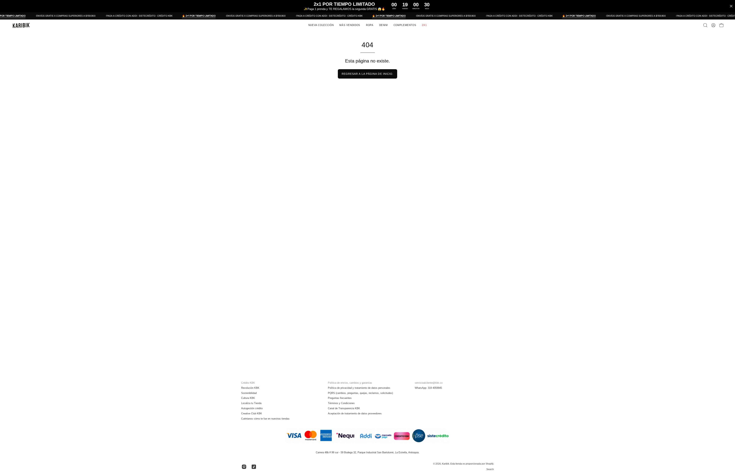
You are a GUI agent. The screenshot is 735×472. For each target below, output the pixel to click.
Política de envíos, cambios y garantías (350, 382)
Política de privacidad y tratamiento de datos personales (359, 387)
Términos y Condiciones (341, 403)
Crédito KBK (248, 382)
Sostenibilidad (249, 393)
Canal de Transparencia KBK (344, 408)
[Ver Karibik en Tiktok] (253, 467)
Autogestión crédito (252, 408)
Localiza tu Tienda (251, 403)
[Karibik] (21, 25)
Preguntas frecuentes (340, 398)
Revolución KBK (250, 387)
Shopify (489, 464)
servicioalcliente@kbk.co (429, 382)
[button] (349, 25)
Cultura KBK (248, 398)
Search (490, 469)
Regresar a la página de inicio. (367, 73)
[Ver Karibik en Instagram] (243, 467)
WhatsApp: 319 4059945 (428, 387)
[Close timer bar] (731, 6)
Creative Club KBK (251, 413)
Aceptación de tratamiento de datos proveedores (355, 413)
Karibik (445, 464)
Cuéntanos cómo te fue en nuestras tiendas (265, 418)
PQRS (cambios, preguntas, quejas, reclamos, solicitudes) (360, 393)
